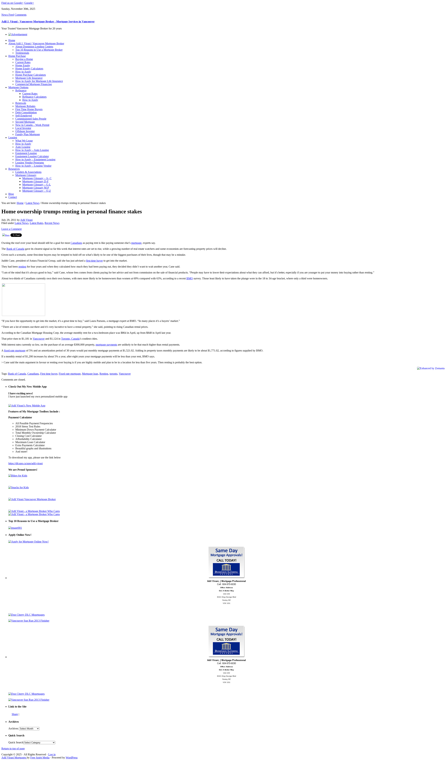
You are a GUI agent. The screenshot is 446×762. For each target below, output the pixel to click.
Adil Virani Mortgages (14, 757)
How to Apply (23, 71)
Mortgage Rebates (25, 106)
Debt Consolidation (26, 112)
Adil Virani (26, 219)
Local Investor (23, 128)
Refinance (20, 90)
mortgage (136, 242)
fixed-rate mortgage (14, 350)
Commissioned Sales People (30, 118)
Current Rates (22, 62)
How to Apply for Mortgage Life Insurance (39, 81)
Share (15, 714)
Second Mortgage (25, 121)
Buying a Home (24, 59)
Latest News (32, 203)
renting (22, 266)
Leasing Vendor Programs (29, 162)
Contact (12, 197)
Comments (20, 14)
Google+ (29, 2)
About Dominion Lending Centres (34, 46)
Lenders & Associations (28, 172)
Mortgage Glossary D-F (35, 181)
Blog (11, 193)
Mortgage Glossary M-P (35, 187)
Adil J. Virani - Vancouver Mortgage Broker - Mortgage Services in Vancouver (48, 21)
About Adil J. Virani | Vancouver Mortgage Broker (36, 43)
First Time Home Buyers (29, 109)
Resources (14, 168)
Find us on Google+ (12, 2)
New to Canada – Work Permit (32, 124)
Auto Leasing (22, 146)
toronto (113, 373)
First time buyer (48, 373)
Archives (13, 728)
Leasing (12, 137)
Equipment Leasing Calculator (32, 156)
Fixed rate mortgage (70, 373)
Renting (103, 373)
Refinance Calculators (34, 96)
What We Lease (24, 140)
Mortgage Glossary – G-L (36, 184)
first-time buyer (94, 260)
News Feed (7, 14)
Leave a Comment (11, 228)
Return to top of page (13, 748)
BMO (189, 278)
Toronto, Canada (70, 338)
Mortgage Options (18, 87)
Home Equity (22, 65)
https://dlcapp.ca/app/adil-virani (25, 463)
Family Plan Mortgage (27, 134)
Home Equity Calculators (29, 68)
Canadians (76, 242)
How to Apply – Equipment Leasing (35, 159)
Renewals (20, 103)
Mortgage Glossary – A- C (37, 178)
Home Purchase (17, 56)
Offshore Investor (25, 131)
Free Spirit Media (39, 757)
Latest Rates (36, 223)
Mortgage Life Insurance (29, 77)
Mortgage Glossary (25, 175)
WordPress (72, 757)
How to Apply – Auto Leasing (32, 150)
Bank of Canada (15, 248)
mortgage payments (106, 344)
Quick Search (15, 742)
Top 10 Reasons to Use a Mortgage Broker (39, 49)
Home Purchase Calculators (30, 74)
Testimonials (22, 52)
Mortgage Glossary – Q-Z (36, 190)
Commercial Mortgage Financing (33, 84)
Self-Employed (23, 115)
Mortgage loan (90, 373)
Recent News (52, 223)
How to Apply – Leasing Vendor (33, 165)
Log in (52, 754)
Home (11, 40)
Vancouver (39, 338)
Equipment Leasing (26, 153)
